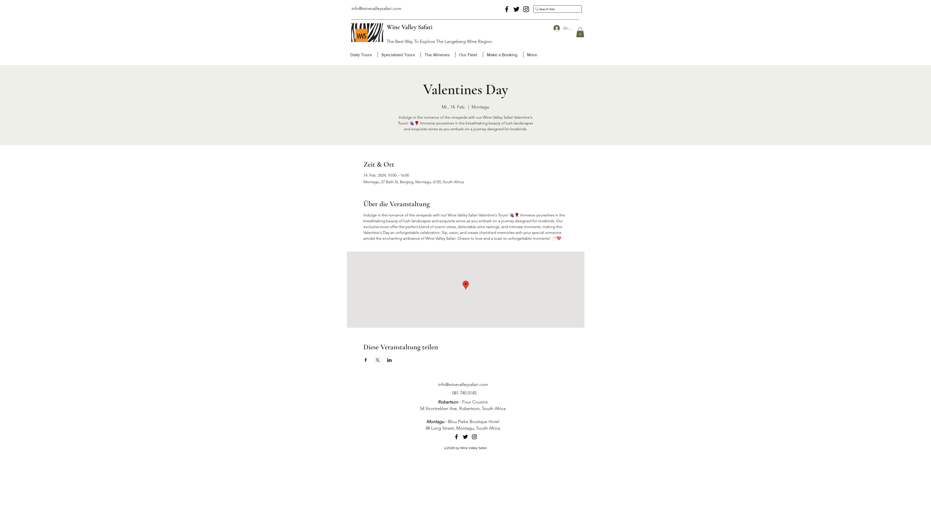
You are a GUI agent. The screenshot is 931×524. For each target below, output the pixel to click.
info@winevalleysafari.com (376, 8)
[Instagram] (526, 9)
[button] (580, 32)
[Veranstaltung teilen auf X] (377, 360)
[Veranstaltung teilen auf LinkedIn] (389, 360)
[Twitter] (516, 9)
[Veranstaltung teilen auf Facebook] (365, 360)
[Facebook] (507, 9)
